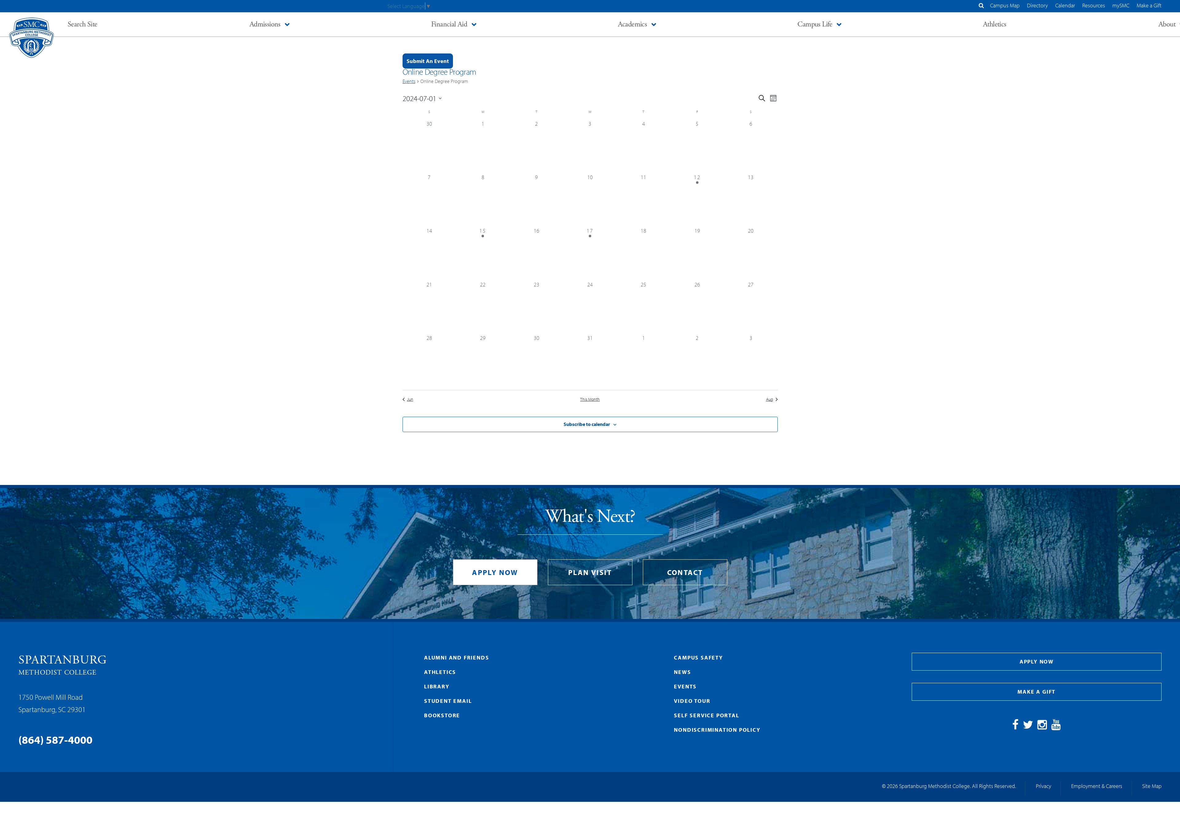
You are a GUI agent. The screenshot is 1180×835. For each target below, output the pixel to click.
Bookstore (442, 715)
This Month (590, 399)
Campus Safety (698, 657)
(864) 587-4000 (55, 739)
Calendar (1065, 5)
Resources (1093, 5)
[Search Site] (981, 5)
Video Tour (692, 700)
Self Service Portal (706, 715)
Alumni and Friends (456, 657)
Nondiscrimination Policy (717, 729)
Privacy (1043, 786)
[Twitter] (1028, 726)
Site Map (1152, 786)
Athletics (440, 671)
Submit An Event (428, 61)
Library (437, 686)
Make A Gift (1036, 691)
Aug (769, 399)
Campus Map (1005, 5)
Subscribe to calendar (587, 424)
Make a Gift (1149, 5)
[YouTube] (1056, 726)
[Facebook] (1015, 726)
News (682, 671)
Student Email (448, 700)
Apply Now (495, 572)
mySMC (1120, 5)
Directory (1037, 5)
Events (409, 81)
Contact (685, 572)
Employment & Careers (1096, 786)
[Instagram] (1042, 726)
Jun (410, 399)
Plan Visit (590, 572)
